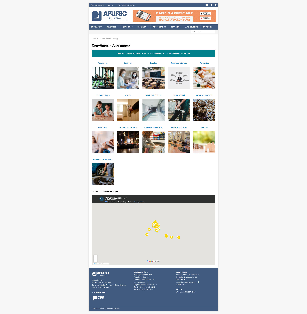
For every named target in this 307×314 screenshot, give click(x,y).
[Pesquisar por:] (203, 31)
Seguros (204, 127)
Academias (103, 63)
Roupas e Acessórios (153, 127)
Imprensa (141, 27)
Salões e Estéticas (179, 127)
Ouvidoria (207, 27)
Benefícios (111, 27)
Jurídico (126, 27)
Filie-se (110, 5)
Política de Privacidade (126, 5)
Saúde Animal (179, 95)
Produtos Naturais (204, 95)
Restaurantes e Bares (128, 127)
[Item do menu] (207, 5)
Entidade (95, 27)
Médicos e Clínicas (154, 95)
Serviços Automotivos (102, 159)
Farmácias (204, 63)
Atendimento (191, 27)
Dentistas (128, 63)
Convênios (175, 27)
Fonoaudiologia (103, 95)
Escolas (153, 63)
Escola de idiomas (179, 63)
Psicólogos (103, 127)
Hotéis (128, 95)
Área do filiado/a (97, 5)
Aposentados (159, 27)
